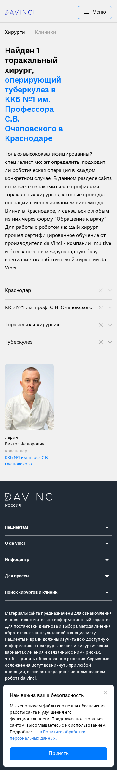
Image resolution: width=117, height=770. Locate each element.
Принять (59, 753)
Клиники (45, 32)
